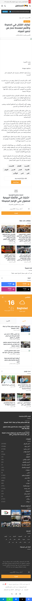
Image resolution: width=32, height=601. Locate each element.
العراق (14, 536)
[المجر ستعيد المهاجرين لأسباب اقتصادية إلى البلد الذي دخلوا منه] (25, 353)
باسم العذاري (9, 587)
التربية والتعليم (26, 462)
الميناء (26, 169)
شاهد (19, 539)
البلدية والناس (26, 459)
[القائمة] (2, 6)
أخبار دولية (21, 17)
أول (29, 536)
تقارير (28, 472)
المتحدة (11, 166)
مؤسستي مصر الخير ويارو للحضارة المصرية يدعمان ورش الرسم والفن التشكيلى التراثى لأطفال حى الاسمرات (9, 237)
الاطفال (28, 457)
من (22, 173)
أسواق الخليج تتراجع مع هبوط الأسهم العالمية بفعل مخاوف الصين (12, 360)
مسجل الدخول (21, 273)
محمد (25, 542)
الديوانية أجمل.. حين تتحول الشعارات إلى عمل (24, 404)
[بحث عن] (30, 6)
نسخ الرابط (16, 182)
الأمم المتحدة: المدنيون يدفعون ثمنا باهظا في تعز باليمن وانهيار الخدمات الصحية (11, 344)
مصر (20, 542)
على (10, 539)
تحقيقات (28, 470)
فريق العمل (17, 589)
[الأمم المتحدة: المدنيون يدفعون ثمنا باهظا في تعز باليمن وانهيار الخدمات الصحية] (25, 344)
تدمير (12, 169)
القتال (18, 166)
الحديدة (26, 166)
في (27, 173)
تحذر (19, 169)
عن (6, 539)
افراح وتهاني (26, 451)
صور (15, 539)
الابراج (28, 454)
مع (16, 542)
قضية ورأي (27, 493)
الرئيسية (27, 17)
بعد (10, 536)
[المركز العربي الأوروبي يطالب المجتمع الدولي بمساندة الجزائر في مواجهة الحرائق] (8, 249)
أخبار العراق (27, 443)
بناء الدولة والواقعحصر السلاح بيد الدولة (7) (9, 404)
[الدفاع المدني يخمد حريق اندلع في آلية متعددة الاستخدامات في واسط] (16, 518)
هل (9, 542)
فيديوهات (27, 491)
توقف (5, 169)
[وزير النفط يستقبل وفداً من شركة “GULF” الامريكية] (25, 329)
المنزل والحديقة (26, 464)
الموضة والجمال (26, 467)
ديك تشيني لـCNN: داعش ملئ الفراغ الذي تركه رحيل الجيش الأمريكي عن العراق (12, 336)
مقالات (28, 499)
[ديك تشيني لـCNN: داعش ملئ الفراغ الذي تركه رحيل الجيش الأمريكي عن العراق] (25, 336)
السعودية (20, 536)
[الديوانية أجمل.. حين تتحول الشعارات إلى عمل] (24, 397)
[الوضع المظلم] (5, 6)
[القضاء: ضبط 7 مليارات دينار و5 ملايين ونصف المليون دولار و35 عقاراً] (16, 512)
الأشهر (24, 321)
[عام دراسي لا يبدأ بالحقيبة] (8, 379)
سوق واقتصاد (26, 485)
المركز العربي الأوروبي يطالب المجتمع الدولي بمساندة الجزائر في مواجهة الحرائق (9, 257)
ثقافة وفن (27, 478)
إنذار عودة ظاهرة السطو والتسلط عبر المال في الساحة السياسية (24, 387)
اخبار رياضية (27, 449)
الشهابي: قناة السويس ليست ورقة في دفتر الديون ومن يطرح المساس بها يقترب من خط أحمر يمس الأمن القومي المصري (24, 237)
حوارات (28, 483)
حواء (28, 480)
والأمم (15, 173)
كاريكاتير (27, 496)
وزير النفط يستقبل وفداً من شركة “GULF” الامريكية (11, 327)
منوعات (28, 501)
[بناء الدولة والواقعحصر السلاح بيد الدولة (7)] (8, 397)
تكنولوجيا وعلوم (26, 475)
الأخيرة (8, 321)
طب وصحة (27, 488)
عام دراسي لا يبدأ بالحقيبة (8, 385)
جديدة (28, 539)
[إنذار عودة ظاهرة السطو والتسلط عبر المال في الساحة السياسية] (24, 379)
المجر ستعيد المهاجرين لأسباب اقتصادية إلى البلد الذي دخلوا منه (11, 352)
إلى (25, 536)
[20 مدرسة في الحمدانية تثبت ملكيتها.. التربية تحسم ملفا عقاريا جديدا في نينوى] (26, 518)
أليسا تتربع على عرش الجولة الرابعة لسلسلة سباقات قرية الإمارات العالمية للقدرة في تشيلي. (24, 257)
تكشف (5, 536)
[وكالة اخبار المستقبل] (21, 6)
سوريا (24, 539)
